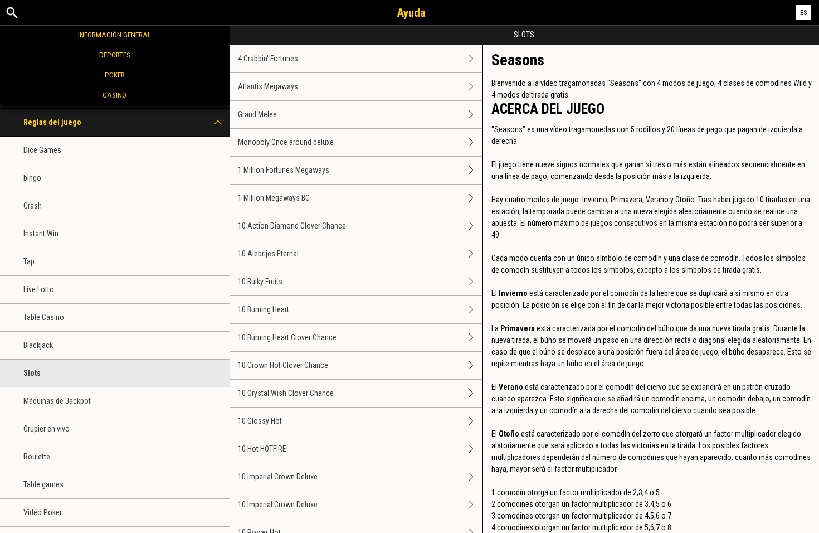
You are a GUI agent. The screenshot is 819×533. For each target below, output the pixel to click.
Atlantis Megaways (268, 86)
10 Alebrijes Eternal (268, 253)
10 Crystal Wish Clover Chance (286, 393)
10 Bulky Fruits (260, 281)
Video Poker (42, 512)
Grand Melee (257, 114)
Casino (114, 94)
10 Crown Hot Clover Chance (283, 365)
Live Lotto (38, 289)
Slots (32, 373)
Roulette (36, 456)
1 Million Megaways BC (274, 197)
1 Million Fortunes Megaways (283, 170)
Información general (114, 34)
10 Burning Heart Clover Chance (287, 337)
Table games (43, 484)
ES (803, 12)
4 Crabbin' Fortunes (268, 58)
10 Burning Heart (263, 309)
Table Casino (43, 317)
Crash (32, 205)
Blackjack (38, 345)
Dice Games (42, 150)
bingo (32, 177)
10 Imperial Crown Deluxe (278, 476)
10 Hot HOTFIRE (262, 448)
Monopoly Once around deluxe (286, 142)
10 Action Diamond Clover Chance (292, 225)
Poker (115, 74)
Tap (29, 261)
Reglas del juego (52, 122)
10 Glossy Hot (260, 420)
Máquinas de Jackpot (57, 400)
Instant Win (40, 233)
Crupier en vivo (46, 428)
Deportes (114, 54)
